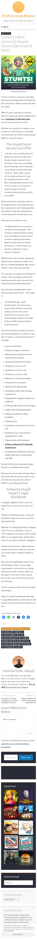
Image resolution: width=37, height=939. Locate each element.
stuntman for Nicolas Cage (18, 119)
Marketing (8, 641)
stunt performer (11, 644)
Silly (27, 641)
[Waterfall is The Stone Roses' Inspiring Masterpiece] (11, 842)
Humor (25, 638)
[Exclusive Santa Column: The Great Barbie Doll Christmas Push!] (11, 797)
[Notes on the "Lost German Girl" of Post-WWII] (11, 857)
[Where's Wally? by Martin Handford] (26, 843)
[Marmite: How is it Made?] (11, 827)
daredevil (19, 632)
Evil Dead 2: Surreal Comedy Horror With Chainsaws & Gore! (9, 698)
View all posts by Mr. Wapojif (17, 687)
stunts (19, 647)
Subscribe (26, 757)
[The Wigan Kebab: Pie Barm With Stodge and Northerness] (26, 859)
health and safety (11, 638)
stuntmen (8, 647)
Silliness (7, 629)
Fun (21, 635)
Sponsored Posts (22, 629)
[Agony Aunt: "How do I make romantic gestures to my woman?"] (11, 812)
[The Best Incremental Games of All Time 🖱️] (26, 797)
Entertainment (10, 635)
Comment (29, 733)
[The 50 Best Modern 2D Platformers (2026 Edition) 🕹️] (26, 812)
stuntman (26, 644)
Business (7, 632)
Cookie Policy (10, 931)
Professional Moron (18, 16)
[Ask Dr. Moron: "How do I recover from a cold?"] (26, 828)
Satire (19, 641)
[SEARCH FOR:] (18, 882)
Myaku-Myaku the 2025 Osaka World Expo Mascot (28, 698)
